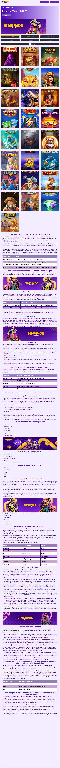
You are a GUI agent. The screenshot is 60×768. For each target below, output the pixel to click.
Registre (10, 56)
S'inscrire (54, 2)
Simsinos (28, 243)
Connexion (44, 2)
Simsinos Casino (37, 274)
